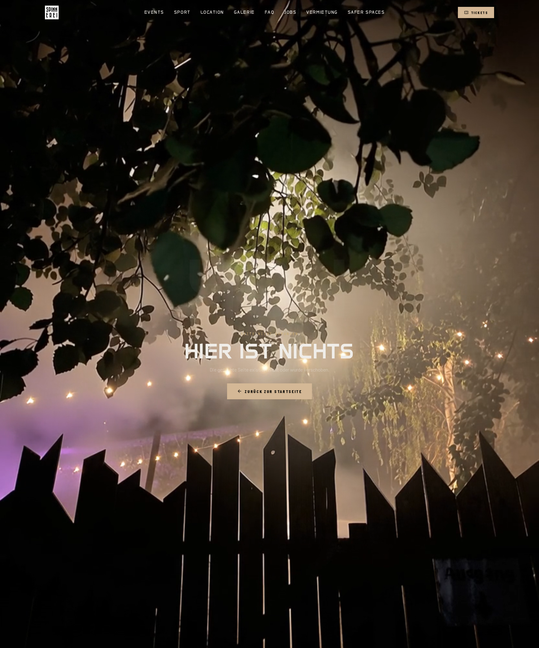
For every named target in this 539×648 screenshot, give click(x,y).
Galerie (244, 12)
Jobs (290, 12)
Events (154, 12)
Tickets (479, 12)
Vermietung (321, 12)
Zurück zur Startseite (273, 391)
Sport (182, 12)
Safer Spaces (366, 12)
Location (212, 12)
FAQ (269, 12)
